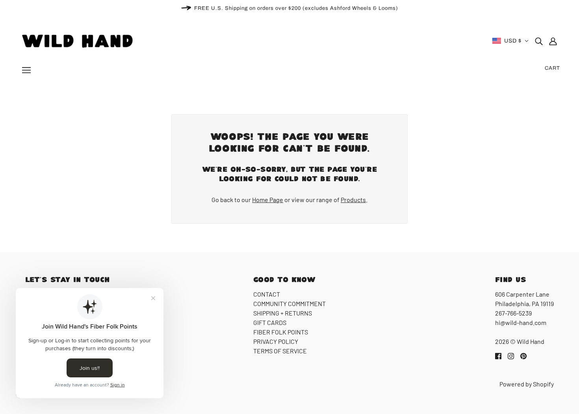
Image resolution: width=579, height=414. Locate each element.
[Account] (553, 41)
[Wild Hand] (78, 40)
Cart (552, 68)
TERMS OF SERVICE (280, 351)
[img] (539, 41)
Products (353, 199)
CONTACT (266, 294)
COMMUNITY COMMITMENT (289, 303)
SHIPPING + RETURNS (282, 313)
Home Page (267, 199)
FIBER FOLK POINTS (280, 332)
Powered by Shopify (526, 384)
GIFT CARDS (269, 322)
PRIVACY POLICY (275, 341)
